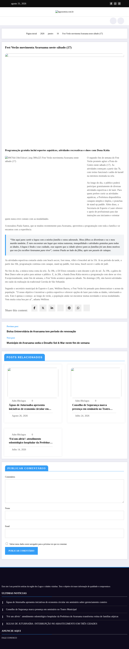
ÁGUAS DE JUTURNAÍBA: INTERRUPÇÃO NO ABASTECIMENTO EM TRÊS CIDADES (51, 623)
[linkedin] (52, 308)
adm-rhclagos (19, 401)
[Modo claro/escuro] (120, 20)
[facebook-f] (111, 3)
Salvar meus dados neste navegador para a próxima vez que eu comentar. (38, 544)
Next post (11, 338)
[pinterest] (69, 308)
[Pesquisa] (113, 20)
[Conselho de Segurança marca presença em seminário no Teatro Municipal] (96, 383)
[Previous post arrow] (121, 329)
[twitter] (43, 308)
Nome (7, 508)
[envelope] (60, 308)
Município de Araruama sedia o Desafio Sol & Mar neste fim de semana (48, 342)
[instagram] (119, 3)
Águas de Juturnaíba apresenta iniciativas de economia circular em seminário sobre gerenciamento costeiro (29, 407)
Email (7, 526)
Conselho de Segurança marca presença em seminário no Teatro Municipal (91, 407)
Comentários (10, 477)
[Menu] (6, 20)
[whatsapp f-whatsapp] (115, 3)
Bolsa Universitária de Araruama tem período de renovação (41, 331)
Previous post (12, 326)
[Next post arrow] (121, 342)
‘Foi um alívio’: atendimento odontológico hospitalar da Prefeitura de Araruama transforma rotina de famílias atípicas (30, 441)
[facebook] (34, 308)
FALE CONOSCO (9, 638)
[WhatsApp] (78, 308)
